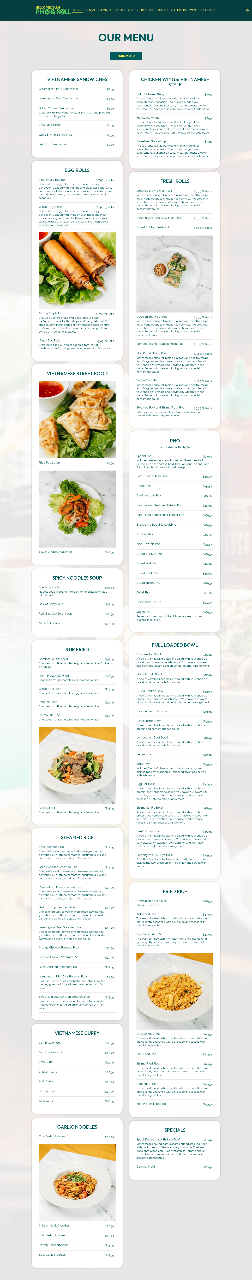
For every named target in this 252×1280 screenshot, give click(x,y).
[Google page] (247, 10)
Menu (77, 10)
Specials (104, 10)
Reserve (147, 10)
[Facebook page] (242, 10)
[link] (53, 10)
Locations (207, 10)
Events (119, 10)
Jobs (192, 10)
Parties (163, 10)
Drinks (89, 10)
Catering (178, 10)
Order (133, 10)
